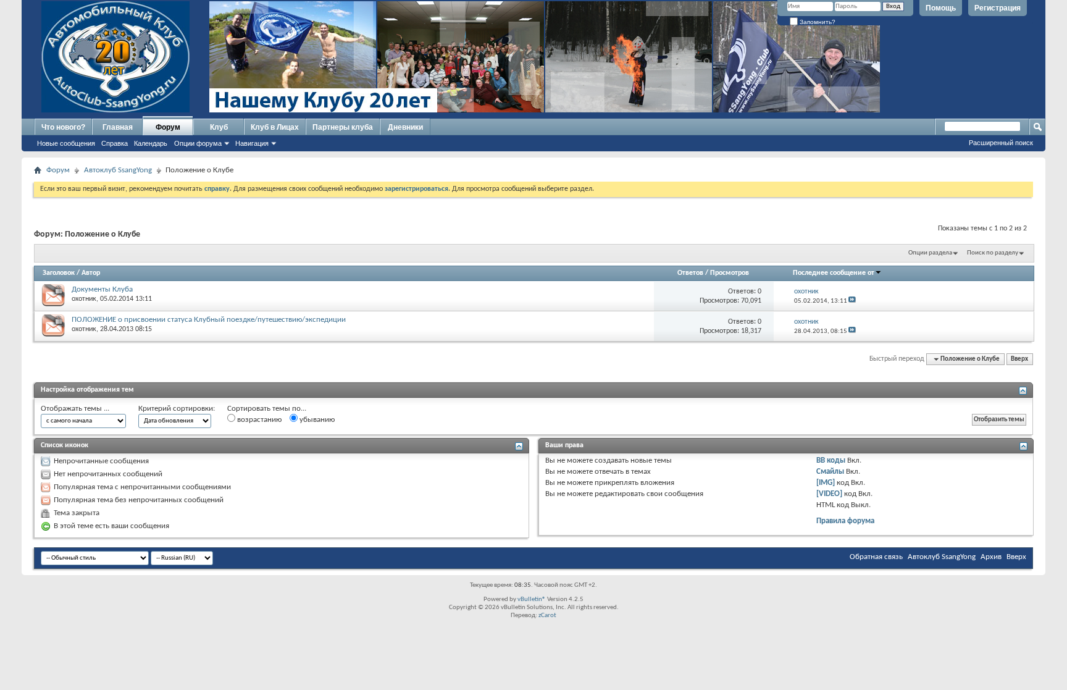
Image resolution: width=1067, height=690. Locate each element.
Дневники (405, 127)
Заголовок (59, 273)
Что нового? (63, 127)
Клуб (219, 127)
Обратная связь (876, 557)
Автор (91, 273)
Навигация (252, 143)
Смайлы (830, 472)
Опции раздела (930, 253)
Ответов (690, 273)
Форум (168, 127)
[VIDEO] (829, 494)
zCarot (547, 615)
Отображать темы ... (75, 409)
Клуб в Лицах (275, 127)
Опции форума (198, 143)
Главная (118, 127)
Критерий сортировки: (176, 409)
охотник (84, 299)
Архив (991, 557)
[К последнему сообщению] (852, 301)
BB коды (830, 460)
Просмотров (729, 273)
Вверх (1019, 359)
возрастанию (258, 420)
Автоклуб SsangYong (118, 170)
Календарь (150, 143)
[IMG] (825, 483)
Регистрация (997, 8)
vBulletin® (531, 599)
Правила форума (845, 521)
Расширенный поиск (1001, 142)
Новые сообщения (66, 143)
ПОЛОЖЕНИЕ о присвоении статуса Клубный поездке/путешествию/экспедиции (209, 320)
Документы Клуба (102, 289)
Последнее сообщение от (833, 273)
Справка (114, 143)
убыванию (316, 420)
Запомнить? (816, 22)
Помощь (941, 8)
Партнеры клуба (342, 127)
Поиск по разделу (992, 253)
